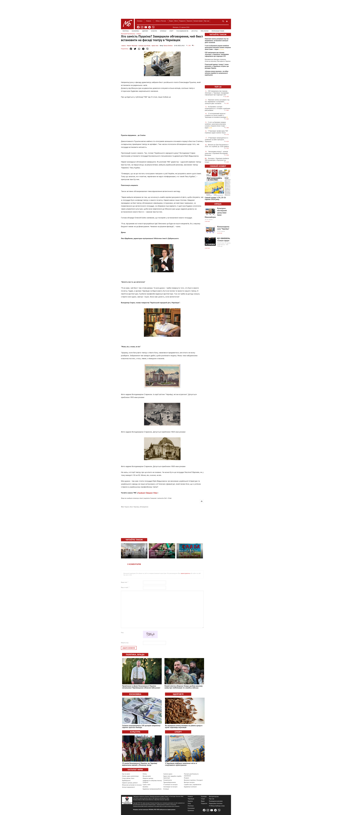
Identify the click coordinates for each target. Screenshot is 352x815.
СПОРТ (178, 732)
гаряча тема (155, 45)
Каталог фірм (198, 21)
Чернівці (136, 507)
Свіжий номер (218, 166)
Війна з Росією (161, 21)
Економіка (135, 31)
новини (123, 45)
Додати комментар (129, 648)
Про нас (206, 21)
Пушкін (126, 507)
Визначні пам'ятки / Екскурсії (193, 780)
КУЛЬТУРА (135, 732)
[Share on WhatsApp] (139, 49)
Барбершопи (126, 781)
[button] (227, 21)
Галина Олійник (168, 45)
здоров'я (178, 694)
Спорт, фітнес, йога (128, 778)
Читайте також (218, 34)
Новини (148, 21)
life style (194, 31)
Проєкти (189, 21)
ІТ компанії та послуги (170, 785)
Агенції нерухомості (128, 787)
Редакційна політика (215, 803)
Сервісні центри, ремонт (130, 783)
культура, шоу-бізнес (144, 45)
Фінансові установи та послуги (132, 785)
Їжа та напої (126, 774)
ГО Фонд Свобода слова (217, 806)
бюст (131, 507)
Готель (145, 774)
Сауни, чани (146, 785)
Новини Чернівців (132, 45)
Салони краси (167, 774)
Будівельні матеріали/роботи (152, 789)
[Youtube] (146, 27)
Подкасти (182, 21)
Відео (171, 21)
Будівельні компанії (190, 787)
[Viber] (153, 27)
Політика (126, 31)
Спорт (171, 31)
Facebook (141, 493)
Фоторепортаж (214, 796)
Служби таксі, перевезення (192, 785)
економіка (135, 694)
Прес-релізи (204, 31)
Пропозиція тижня (218, 31)
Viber (155, 493)
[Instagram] (142, 27)
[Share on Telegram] (143, 49)
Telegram (149, 493)
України (190, 801)
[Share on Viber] (147, 49)
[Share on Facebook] (131, 49)
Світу (189, 803)
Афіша (217, 204)
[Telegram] (149, 27)
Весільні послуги (189, 782)
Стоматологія (167, 780)
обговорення (144, 507)
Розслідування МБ (182, 31)
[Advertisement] (162, 114)
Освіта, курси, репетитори (130, 776)
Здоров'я (145, 31)
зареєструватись (185, 573)
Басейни (145, 787)
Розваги (186, 778)
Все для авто (147, 776)
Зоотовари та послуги (170, 787)
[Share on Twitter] (135, 49)
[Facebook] (138, 27)
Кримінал (163, 31)
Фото (176, 21)
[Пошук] (223, 21)
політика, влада (135, 654)
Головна (139, 21)
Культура (154, 31)
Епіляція (166, 789)
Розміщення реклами (216, 801)
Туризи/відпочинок (169, 782)
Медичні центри (148, 778)
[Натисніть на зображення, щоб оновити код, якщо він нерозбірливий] (150, 638)
